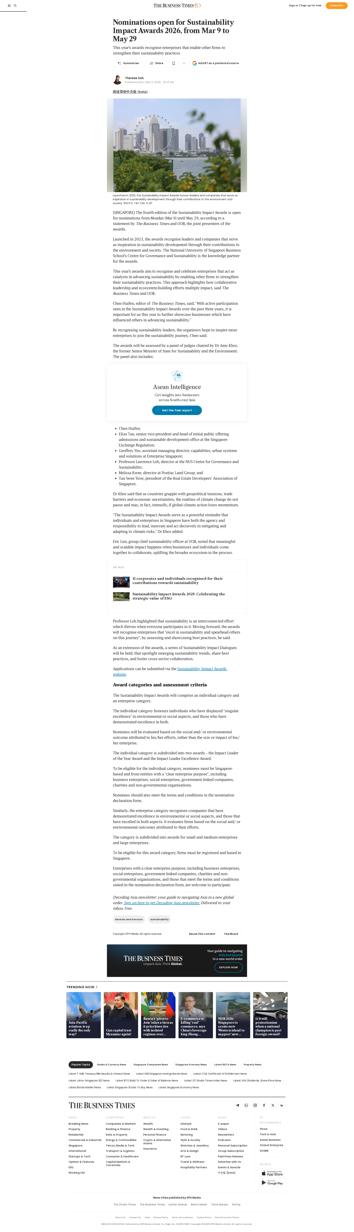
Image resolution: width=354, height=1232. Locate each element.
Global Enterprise (271, 1145)
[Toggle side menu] (9, 5)
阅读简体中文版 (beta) (130, 91)
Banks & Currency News (111, 1064)
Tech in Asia (268, 1134)
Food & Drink (189, 1129)
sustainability (159, 919)
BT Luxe (185, 1156)
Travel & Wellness (192, 1162)
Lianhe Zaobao (178, 1204)
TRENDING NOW (80, 987)
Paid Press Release (230, 1156)
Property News (252, 1064)
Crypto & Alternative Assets (157, 1141)
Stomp (236, 1204)
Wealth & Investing (156, 1129)
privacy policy (161, 1217)
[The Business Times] (173, 6)
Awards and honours (129, 919)
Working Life (77, 1173)
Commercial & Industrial (85, 1140)
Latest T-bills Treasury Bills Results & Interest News (99, 1074)
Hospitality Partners (194, 1167)
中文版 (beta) (226, 1173)
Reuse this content (202, 934)
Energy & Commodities (121, 1140)
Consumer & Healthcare (122, 1156)
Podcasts (224, 1140)
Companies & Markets (121, 1124)
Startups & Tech (79, 1156)
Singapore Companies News (150, 1064)
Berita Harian (199, 1204)
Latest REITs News (225, 1064)
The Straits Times (124, 1204)
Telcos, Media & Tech (120, 1145)
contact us (135, 1217)
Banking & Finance (118, 1129)
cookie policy (204, 1217)
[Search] (15, 5)
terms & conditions (182, 1217)
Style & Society (190, 1140)
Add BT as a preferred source (218, 63)
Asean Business (270, 1140)
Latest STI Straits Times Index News (205, 1080)
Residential (76, 1135)
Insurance (150, 1149)
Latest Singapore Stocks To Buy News (129, 1087)
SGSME (264, 1151)
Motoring (187, 1135)
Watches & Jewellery (195, 1145)
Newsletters (226, 1135)
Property (74, 1129)
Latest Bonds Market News (85, 1087)
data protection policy (227, 1217)
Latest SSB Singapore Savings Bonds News (161, 1074)
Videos (222, 1129)
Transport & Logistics (120, 1151)
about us (120, 1217)
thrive (263, 1129)
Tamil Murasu (219, 1204)
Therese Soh (134, 78)
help (147, 1217)
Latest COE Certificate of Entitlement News (220, 1074)
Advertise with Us (229, 1162)
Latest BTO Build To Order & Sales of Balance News (147, 1080)
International (77, 1151)
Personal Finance (154, 1135)
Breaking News (78, 1124)
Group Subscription (231, 1151)
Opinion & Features (81, 1162)
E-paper (223, 1124)
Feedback (231, 934)
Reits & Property (116, 1135)
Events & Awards (229, 1167)
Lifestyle (186, 1124)
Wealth (148, 1124)
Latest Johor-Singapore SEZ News (89, 1080)
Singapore (75, 1145)
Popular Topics (81, 1064)
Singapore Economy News (191, 1064)
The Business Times (152, 1204)
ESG (71, 1167)
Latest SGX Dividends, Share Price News (257, 1080)
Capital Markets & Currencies (118, 1163)
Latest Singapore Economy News (179, 1087)
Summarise (131, 63)
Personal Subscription (232, 1145)
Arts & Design (190, 1151)
